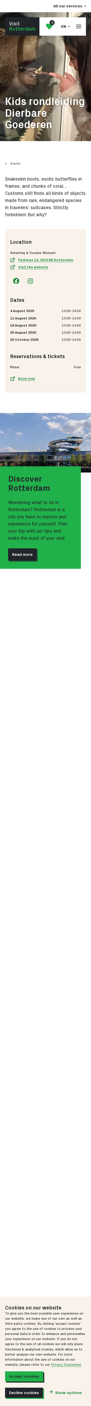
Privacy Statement (66, 1365)
